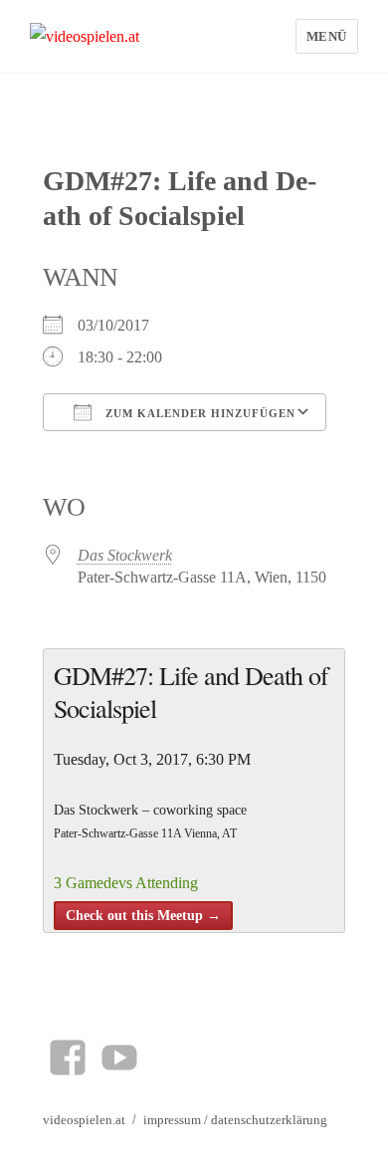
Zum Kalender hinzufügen (198, 413)
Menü (326, 36)
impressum (172, 1119)
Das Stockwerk (125, 555)
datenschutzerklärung (269, 1119)
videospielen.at (84, 1119)
